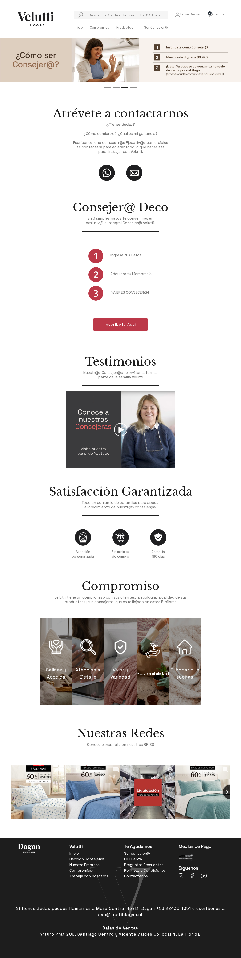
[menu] (121, 15)
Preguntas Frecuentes (144, 864)
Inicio (79, 27)
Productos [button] (125, 27)
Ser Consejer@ (156, 27)
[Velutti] (35, 18)
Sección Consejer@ (86, 859)
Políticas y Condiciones (145, 870)
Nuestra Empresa (84, 864)
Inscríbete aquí (120, 324)
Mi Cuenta (133, 859)
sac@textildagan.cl (120, 914)
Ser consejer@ (137, 853)
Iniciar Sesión (190, 14)
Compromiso (99, 27)
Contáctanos (136, 876)
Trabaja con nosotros (88, 876)
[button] (216, 14)
